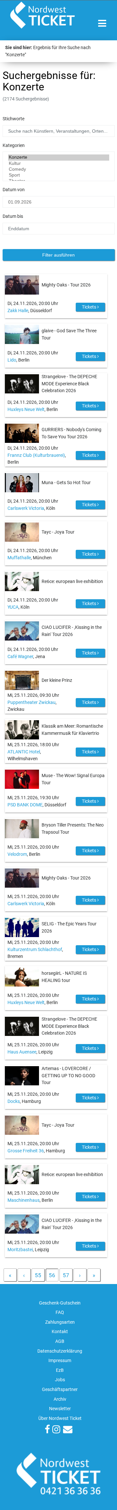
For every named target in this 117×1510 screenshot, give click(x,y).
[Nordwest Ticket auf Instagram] (56, 1430)
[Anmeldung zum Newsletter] (67, 1430)
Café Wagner (20, 656)
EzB (60, 1370)
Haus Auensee (21, 1052)
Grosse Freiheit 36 (25, 1151)
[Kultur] (58, 163)
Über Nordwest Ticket (60, 1418)
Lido (11, 360)
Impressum (59, 1360)
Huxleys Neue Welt (26, 409)
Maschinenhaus (23, 1200)
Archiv (60, 1399)
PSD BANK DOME (25, 805)
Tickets (89, 307)
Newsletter (60, 1408)
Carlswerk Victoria (25, 508)
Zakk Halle (17, 310)
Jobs (60, 1380)
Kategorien (14, 145)
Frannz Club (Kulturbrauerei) (36, 455)
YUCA (13, 607)
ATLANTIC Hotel (23, 752)
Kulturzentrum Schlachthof (34, 949)
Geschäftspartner (60, 1389)
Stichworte (13, 119)
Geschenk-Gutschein (60, 1303)
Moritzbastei (20, 1249)
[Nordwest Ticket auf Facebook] (47, 1430)
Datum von (14, 189)
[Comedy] (58, 169)
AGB (59, 1341)
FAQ (60, 1312)
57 (66, 1275)
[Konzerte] (58, 157)
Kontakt (60, 1331)
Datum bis (13, 216)
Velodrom (17, 854)
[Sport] (58, 175)
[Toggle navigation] (102, 23)
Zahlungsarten (60, 1322)
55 (38, 1275)
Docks (13, 1101)
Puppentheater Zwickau (31, 702)
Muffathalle (19, 558)
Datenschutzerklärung (59, 1351)
